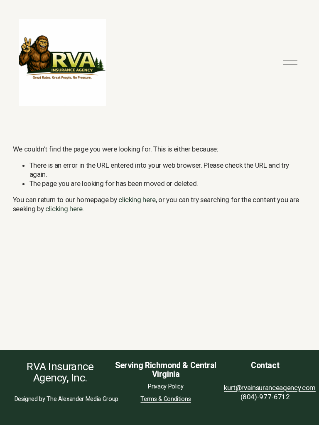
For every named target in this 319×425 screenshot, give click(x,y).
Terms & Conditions (165, 399)
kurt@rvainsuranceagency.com (270, 387)
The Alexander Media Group (82, 399)
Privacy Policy (165, 386)
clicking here (137, 199)
